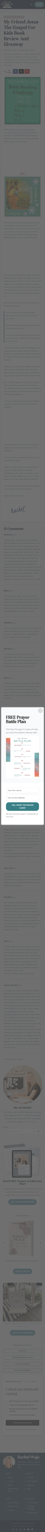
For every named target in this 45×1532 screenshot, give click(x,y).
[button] (22, 757)
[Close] (40, 710)
